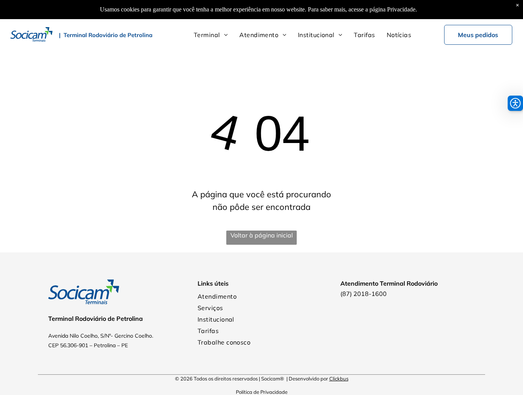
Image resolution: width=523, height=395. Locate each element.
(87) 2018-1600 (363, 293)
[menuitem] (211, 35)
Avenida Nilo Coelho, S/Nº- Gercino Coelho (100, 335)
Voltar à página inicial (261, 235)
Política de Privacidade (262, 392)
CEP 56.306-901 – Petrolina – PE (88, 345)
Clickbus (338, 378)
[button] (515, 103)
